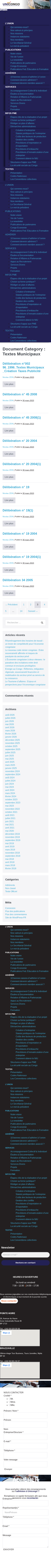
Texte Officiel (11, 891)
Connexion (10, 908)
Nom (6, 1429)
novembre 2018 (12, 853)
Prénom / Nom (11, 1411)
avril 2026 (9, 727)
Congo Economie (18, 66)
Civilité (7, 1396)
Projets (13, 106)
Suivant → (33, 611)
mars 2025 (10, 765)
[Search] (42, 622)
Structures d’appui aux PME (23, 162)
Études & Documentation (22, 94)
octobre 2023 (11, 799)
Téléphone (9, 1450)
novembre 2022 (12, 809)
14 (21, 611)
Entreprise (8, 1499)
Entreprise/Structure (13, 1432)
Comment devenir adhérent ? (23, 80)
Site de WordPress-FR (15, 917)
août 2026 (10, 715)
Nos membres (16, 40)
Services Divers (17, 103)
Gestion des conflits (25, 140)
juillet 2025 (10, 752)
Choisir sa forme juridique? (22, 120)
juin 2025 (9, 756)
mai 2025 (9, 759)
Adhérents (10, 885)
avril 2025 (9, 762)
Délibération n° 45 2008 (20, 394)
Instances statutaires (19, 37)
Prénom (7, 1420)
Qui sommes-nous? (19, 27)
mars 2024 (10, 793)
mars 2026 (10, 730)
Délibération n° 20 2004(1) (22, 464)
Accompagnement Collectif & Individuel (28, 91)
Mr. (12, 1399)
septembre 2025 (12, 749)
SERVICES (10, 87)
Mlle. (13, 1405)
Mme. (13, 1402)
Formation (15, 109)
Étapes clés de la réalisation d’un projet (28, 117)
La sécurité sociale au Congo (24, 165)
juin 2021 (9, 821)
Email (6, 1526)
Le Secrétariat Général (20, 43)
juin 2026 (9, 721)
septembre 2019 (12, 840)
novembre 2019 (12, 837)
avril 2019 (9, 846)
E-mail (7, 1441)
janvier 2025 (11, 768)
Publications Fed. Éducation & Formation (29, 69)
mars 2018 (10, 865)
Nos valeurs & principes (21, 30)
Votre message (11, 1460)
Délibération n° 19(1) (18, 510)
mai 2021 (9, 824)
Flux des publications (15, 911)
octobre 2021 (11, 812)
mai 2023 (9, 806)
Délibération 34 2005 (18, 580)
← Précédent (11, 604)
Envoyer (8, 1469)
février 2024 (10, 796)
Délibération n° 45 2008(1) (22, 417)
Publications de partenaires (23, 63)
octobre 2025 (11, 746)
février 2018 (10, 868)
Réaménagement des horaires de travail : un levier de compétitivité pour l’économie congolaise (24, 644)
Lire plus (10, 385)
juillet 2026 (10, 718)
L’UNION (9, 23)
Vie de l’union (16, 57)
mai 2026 (9, 724)
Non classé (10, 888)
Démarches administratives (23, 126)
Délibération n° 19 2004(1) (22, 557)
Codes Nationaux (18, 176)
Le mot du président (19, 46)
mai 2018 (9, 859)
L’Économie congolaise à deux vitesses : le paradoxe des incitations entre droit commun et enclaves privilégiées (25, 662)
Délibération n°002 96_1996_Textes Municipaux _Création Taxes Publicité (23, 367)
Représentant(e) (11, 1508)
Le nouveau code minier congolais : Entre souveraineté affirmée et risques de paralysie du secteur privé (24, 653)
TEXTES (9, 169)
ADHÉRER (10, 73)
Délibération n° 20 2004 (20, 440)
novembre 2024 (12, 771)
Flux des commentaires (16, 914)
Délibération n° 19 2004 (20, 533)
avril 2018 (9, 862)
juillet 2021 (10, 818)
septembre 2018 (12, 856)
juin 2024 (9, 784)
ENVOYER (8, 1549)
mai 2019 (9, 843)
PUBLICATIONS (13, 50)
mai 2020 (9, 831)
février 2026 (10, 734)
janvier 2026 (11, 737)
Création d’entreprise (25, 130)
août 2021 (10, 815)
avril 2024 (9, 790)
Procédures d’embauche (27, 149)
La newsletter (16, 60)
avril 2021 (9, 828)
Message (7, 1535)
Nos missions (16, 33)
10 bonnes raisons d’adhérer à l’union (28, 77)
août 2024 (10, 777)
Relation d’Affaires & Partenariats (25, 97)
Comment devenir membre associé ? (27, 83)
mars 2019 (10, 850)
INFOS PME (11, 113)
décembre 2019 (12, 834)
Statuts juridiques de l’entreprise (31, 133)
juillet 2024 (10, 781)
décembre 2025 (12, 740)
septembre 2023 (12, 803)
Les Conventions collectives (23, 179)
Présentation (16, 173)
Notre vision (16, 53)
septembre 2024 (12, 774)
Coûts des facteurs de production (31, 136)
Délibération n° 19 (16, 487)
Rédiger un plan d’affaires (22, 123)
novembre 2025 (12, 743)
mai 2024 (9, 787)
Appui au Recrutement (20, 100)
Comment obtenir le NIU (27, 158)
